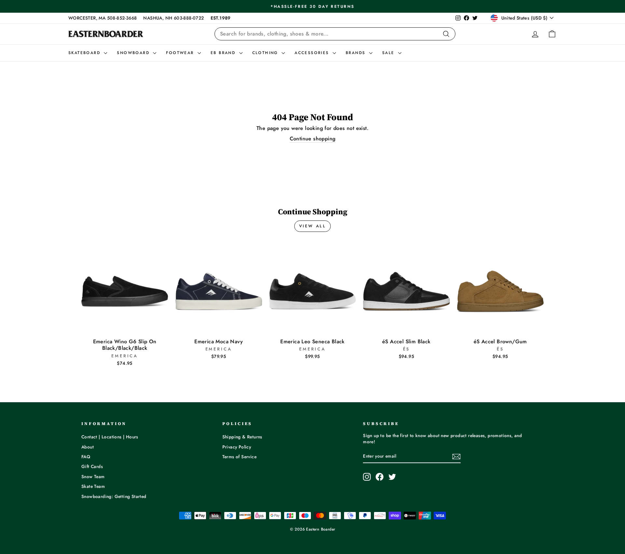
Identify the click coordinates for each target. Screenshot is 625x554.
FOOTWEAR (181, 53)
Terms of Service (239, 456)
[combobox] (335, 33)
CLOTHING (266, 53)
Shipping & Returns (242, 436)
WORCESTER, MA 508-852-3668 (102, 18)
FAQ (85, 456)
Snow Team (93, 476)
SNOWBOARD (134, 53)
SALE (389, 53)
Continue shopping (313, 138)
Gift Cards (92, 466)
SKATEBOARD (85, 53)
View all (312, 226)
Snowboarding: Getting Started (113, 496)
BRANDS (357, 53)
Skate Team (93, 486)
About (87, 447)
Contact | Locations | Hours (109, 436)
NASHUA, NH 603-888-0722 (173, 18)
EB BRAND (224, 53)
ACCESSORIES (313, 53)
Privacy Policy (236, 447)
